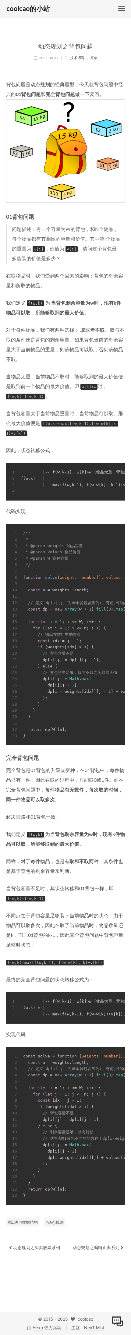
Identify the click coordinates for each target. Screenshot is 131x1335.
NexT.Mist (94, 1327)
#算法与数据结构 (23, 1222)
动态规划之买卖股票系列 (36, 1247)
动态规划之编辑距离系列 (97, 1247)
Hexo (38, 1327)
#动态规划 (54, 1222)
